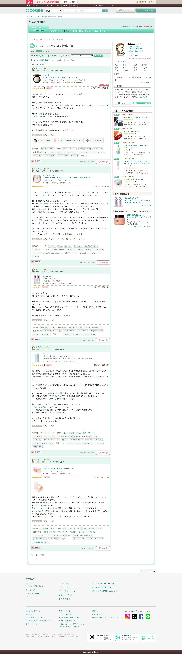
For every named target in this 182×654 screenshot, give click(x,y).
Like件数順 (70, 60)
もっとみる (145, 82)
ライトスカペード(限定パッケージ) (70, 140)
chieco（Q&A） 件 (136, 51)
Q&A (58, 5)
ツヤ (39, 103)
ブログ (52, 5)
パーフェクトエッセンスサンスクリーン (58, 356)
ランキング (36, 5)
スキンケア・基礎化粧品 (41, 253)
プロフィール (56, 31)
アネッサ (46, 354)
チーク (63, 152)
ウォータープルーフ (50, 436)
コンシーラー (84, 511)
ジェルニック (47, 276)
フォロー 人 (133, 53)
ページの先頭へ (149, 571)
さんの (140, 58)
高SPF (64, 374)
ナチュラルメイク (77, 334)
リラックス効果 (81, 253)
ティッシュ (74, 404)
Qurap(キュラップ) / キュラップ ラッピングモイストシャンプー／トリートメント (137, 200)
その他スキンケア (49, 180)
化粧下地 (89, 358)
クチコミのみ (55, 55)
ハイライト (74, 156)
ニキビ (59, 511)
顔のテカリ (68, 246)
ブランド (45, 5)
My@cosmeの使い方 (129, 26)
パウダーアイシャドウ (50, 80)
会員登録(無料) (140, 2)
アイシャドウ (84, 152)
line (148, 616)
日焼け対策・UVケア (96, 331)
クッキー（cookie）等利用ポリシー (38, 621)
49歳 (124, 65)
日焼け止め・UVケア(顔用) (52, 281)
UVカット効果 (81, 433)
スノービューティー (49, 175)
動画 (75, 31)
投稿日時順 (44, 60)
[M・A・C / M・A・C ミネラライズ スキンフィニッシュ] (36, 82)
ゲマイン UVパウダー (51, 278)
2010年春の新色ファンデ (41, 542)
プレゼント (63, 587)
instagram (127, 616)
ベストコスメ (108, 5)
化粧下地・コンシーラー (52, 440)
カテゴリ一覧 (98, 5)
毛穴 (49, 246)
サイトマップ (97, 614)
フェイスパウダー (100, 105)
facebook (141, 616)
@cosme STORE (102, 587)
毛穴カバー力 (66, 149)
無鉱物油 (75, 535)
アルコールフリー (54, 539)
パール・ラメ (97, 149)
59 (61, 71)
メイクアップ (54, 152)
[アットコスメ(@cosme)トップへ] (34, 11)
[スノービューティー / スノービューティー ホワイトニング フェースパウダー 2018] (36, 183)
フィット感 (36, 249)
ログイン (152, 2)
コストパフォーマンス (60, 532)
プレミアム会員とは (33, 611)
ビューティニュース (67, 591)
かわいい (36, 256)
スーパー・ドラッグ (47, 433)
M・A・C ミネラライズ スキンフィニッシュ (60, 77)
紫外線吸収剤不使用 (39, 539)
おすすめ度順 (57, 60)
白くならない (37, 436)
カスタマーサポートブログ (68, 621)
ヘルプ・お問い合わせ (67, 614)
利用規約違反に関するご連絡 (69, 617)
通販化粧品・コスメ (47, 149)
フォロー (88, 31)
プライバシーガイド (33, 624)
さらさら (77, 436)
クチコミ (67, 31)
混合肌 (144, 65)
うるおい (66, 334)
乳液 (51, 393)
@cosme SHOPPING (104, 583)
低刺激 (60, 246)
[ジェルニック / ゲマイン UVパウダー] (36, 283)
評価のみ (66, 55)
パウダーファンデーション (52, 471)
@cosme (35, 584)
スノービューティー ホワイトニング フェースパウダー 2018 (66, 178)
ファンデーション (46, 204)
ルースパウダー (38, 116)
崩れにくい (72, 327)
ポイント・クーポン (34, 593)
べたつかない (56, 396)
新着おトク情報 (69, 2)
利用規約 (29, 614)
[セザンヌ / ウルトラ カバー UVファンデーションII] (36, 473)
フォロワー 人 (134, 55)
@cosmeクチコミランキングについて (105, 617)
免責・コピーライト (66, 611)
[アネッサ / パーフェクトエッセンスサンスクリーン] (36, 361)
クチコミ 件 (134, 47)
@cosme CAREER (105, 591)
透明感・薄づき (90, 334)
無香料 (68, 535)
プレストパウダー (78, 80)
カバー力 (42, 511)
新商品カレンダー (66, 595)
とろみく (55, 46)
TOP (28, 5)
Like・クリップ (100, 31)
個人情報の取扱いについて (35, 617)
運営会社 (95, 611)
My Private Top (146, 26)
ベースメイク (37, 156)
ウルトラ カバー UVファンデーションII (58, 469)
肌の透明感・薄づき (84, 149)
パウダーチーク (65, 80)
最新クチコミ (64, 599)
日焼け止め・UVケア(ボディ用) (73, 358)
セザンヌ (46, 466)
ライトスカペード (44, 140)
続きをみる (144, 97)
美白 (54, 246)
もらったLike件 (136, 49)
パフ (53, 201)
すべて (44, 55)
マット (86, 204)
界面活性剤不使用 (86, 535)
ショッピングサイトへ (104, 85)
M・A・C (46, 75)
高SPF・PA (91, 433)
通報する (36, 161)
